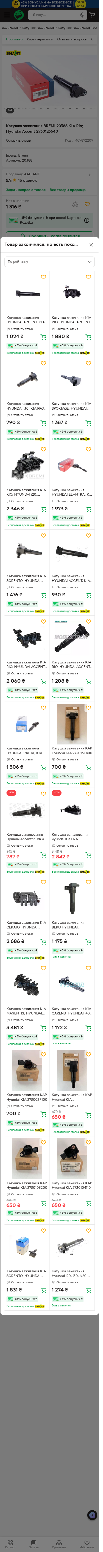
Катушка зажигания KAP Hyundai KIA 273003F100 (26, 1097)
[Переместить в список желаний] (44, 277)
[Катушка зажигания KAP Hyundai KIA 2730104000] (72, 1070)
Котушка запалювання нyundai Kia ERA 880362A (70, 837)
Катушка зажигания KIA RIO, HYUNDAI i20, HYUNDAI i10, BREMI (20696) (26, 493)
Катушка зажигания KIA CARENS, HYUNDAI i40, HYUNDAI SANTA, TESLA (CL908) (72, 1011)
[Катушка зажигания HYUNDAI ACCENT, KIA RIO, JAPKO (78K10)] (72, 552)
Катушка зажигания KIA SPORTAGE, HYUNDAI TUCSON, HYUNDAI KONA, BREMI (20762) (71, 406)
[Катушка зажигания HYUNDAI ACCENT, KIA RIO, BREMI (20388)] (27, 293)
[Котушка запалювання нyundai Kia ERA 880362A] (72, 810)
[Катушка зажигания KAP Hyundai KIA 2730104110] (72, 1158)
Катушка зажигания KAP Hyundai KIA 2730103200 (26, 1186)
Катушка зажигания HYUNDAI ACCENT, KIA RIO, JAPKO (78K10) (71, 579)
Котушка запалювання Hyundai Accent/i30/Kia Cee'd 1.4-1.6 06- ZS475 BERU (25, 837)
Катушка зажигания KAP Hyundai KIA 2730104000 (72, 1098)
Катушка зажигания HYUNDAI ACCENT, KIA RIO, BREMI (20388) (25, 320)
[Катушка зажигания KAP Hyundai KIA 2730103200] (27, 1158)
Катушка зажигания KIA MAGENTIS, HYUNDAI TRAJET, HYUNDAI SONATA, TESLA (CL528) (26, 1011)
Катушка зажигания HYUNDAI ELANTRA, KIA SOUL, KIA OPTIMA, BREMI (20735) (72, 493)
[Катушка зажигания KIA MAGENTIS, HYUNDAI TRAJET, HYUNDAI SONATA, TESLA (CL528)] (27, 984)
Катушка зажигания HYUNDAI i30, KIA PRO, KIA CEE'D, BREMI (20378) (25, 406)
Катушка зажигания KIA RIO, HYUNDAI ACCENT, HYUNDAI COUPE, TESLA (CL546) (26, 665)
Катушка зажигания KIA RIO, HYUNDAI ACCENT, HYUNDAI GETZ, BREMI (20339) (71, 320)
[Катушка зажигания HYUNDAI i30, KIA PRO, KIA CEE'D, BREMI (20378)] (27, 379)
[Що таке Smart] (39, 353)
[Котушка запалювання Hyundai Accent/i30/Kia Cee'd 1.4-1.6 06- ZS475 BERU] (27, 810)
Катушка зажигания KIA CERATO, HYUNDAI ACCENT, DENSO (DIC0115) (26, 925)
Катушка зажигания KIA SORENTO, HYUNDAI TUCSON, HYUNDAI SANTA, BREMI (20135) (26, 579)
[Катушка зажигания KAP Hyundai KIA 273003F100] (27, 1070)
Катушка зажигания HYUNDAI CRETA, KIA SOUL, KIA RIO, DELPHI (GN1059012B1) (25, 751)
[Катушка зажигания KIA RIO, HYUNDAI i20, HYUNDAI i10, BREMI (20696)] (27, 465)
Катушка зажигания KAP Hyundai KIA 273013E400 (72, 751)
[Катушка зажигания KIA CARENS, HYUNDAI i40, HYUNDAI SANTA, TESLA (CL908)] (72, 984)
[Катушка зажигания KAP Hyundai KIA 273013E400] (72, 724)
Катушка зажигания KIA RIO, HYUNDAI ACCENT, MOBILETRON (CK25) (71, 665)
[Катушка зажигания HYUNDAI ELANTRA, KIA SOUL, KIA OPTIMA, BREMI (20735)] (72, 465)
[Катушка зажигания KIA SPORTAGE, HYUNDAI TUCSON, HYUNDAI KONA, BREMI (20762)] (72, 379)
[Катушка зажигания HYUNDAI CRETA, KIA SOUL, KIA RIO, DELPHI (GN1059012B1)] (27, 724)
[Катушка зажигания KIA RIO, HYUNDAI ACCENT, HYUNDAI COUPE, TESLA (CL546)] (27, 638)
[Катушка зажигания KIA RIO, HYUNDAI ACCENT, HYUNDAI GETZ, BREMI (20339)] (72, 293)
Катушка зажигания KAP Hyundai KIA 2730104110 (72, 1186)
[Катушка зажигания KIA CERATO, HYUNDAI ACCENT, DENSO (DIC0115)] (27, 898)
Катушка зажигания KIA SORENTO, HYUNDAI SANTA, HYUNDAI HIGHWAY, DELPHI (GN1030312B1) (26, 1274)
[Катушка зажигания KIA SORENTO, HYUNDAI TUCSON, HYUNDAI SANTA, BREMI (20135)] (27, 552)
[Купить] (44, 337)
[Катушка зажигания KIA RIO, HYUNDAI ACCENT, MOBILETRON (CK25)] (72, 638)
